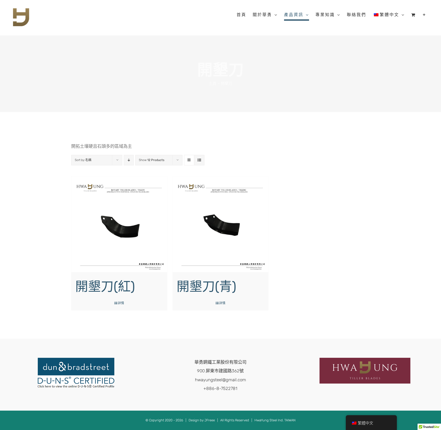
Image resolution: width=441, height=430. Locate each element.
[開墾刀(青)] (220, 224)
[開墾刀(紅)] (119, 224)
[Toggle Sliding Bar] (424, 15)
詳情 (121, 303)
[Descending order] (129, 160)
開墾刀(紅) (105, 286)
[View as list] (199, 160)
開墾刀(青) (206, 286)
